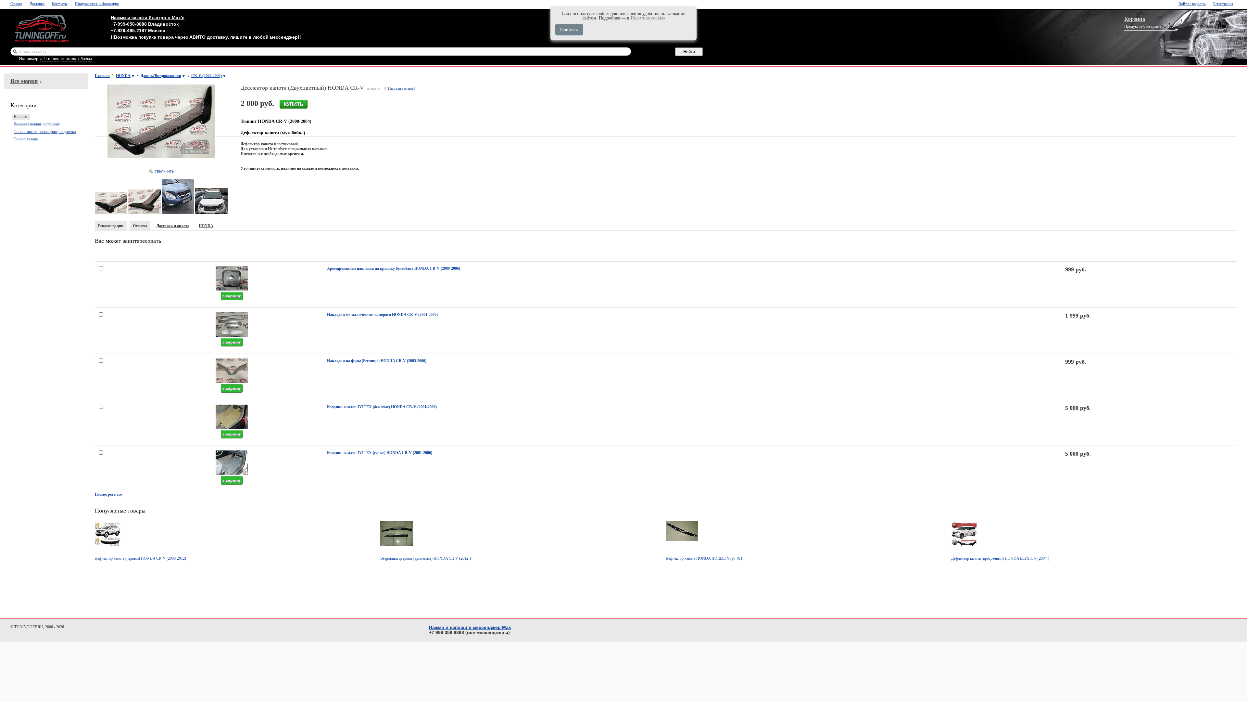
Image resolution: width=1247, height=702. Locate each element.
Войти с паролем (1192, 4)
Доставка (37, 4)
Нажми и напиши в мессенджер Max (470, 627)
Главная (102, 75)
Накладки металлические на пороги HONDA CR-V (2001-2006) (382, 314)
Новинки (21, 116)
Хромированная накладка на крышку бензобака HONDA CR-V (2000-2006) (393, 268)
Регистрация (1223, 4)
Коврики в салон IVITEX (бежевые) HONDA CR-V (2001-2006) (382, 407)
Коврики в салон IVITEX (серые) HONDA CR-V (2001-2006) (379, 452)
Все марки (24, 81)
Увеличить (164, 171)
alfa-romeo (49, 59)
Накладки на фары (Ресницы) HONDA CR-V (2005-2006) (376, 360)
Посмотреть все (108, 494)
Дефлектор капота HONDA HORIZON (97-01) (704, 558)
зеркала (68, 59)
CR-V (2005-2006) (206, 75)
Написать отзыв (401, 88)
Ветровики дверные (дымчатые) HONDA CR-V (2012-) (425, 558)
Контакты (60, 4)
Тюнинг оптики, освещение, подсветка (45, 131)
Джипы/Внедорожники (161, 75)
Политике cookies (648, 18)
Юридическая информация (97, 4)
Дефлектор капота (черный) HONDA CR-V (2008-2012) (140, 558)
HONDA (123, 75)
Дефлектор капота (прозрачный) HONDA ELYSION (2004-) (1000, 558)
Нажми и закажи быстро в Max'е (147, 17)
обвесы (85, 59)
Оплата (16, 4)
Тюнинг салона (26, 139)
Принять (569, 29)
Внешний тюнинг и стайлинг (37, 124)
